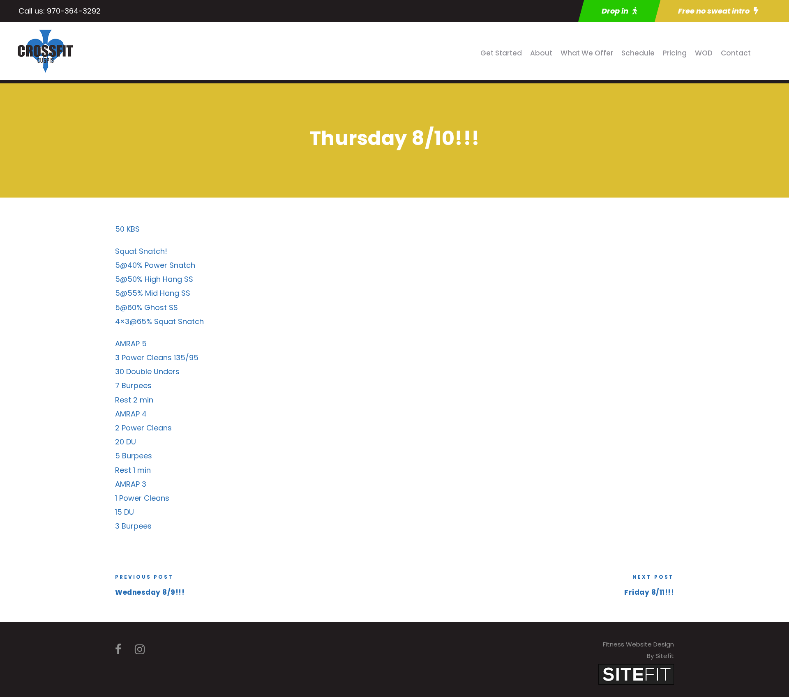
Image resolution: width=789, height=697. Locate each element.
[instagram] (140, 649)
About (541, 53)
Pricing (675, 53)
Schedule (638, 53)
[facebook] (118, 649)
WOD (704, 53)
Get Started (501, 53)
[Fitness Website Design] (636, 673)
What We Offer (587, 53)
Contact (736, 53)
